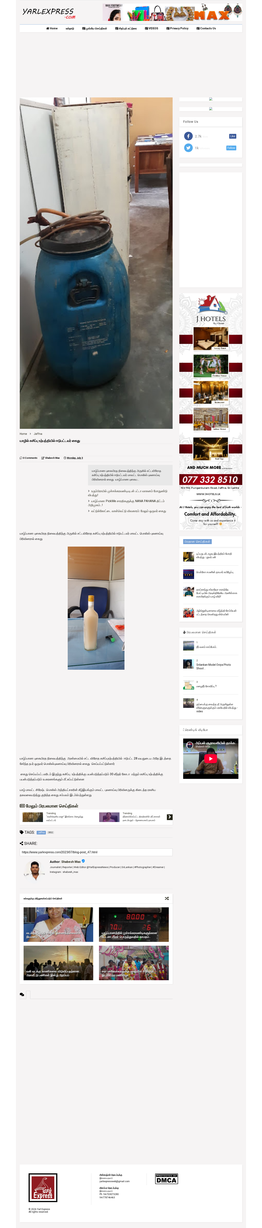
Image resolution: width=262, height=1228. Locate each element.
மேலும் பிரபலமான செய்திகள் (51, 806)
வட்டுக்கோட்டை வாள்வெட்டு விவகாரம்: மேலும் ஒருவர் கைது (128, 511)
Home (53, 28)
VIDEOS (153, 28)
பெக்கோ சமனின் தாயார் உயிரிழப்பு (214, 572)
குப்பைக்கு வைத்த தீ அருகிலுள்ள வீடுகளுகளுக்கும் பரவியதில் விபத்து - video (217, 708)
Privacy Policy (179, 28)
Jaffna (38, 433)
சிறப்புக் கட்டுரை (127, 28)
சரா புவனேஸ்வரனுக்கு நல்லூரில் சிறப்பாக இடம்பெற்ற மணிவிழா (127, 973)
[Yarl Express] (48, 19)
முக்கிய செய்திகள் (96, 28)
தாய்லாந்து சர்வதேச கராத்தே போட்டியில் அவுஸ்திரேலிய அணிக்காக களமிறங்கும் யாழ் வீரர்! (216, 593)
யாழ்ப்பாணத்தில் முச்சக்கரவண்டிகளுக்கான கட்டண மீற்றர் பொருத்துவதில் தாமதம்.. (129, 935)
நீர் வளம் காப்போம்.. (206, 646)
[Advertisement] (131, 65)
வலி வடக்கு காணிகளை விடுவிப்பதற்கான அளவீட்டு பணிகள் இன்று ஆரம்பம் (52, 973)
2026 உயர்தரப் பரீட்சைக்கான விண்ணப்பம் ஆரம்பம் (142, 818)
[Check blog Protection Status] (166, 1183)
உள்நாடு (70, 28)
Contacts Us (208, 28)
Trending (51, 814)
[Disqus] (96, 1047)
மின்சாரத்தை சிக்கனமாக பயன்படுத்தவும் (65, 817)
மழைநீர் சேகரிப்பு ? (206, 686)
